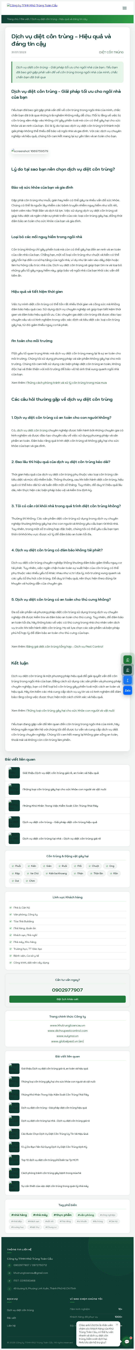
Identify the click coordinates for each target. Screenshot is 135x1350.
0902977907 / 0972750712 (30, 1265)
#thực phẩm (63, 1215)
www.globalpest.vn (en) (67, 1041)
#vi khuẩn (82, 1221)
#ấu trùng (98, 1221)
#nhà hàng (19, 1215)
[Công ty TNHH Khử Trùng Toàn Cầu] (32, 8)
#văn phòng (86, 1215)
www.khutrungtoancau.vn (67, 1025)
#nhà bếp (16, 1221)
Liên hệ (11, 1325)
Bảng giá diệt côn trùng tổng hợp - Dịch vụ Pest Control (64, 646)
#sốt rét (49, 1221)
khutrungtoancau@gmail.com (31, 1272)
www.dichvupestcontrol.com (68, 1030)
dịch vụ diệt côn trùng (32, 430)
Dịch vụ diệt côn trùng (20, 1310)
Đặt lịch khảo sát (67, 999)
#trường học (17, 1227)
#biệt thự (34, 1227)
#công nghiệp (107, 1215)
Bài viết (25, 19)
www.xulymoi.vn (67, 1036)
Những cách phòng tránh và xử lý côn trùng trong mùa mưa (66, 382)
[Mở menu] (124, 8)
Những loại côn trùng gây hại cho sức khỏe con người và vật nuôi (70, 710)
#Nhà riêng (65, 1221)
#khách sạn (33, 1221)
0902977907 (67, 990)
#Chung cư (51, 1227)
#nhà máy (40, 1215)
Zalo (128, 690)
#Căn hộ (113, 1221)
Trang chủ (12, 19)
